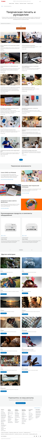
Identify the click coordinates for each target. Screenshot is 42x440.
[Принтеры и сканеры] (26, 3)
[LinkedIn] (36, 436)
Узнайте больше (25, 293)
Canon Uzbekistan (4, 436)
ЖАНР (21, 9)
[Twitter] (38, 436)
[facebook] (34, 436)
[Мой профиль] (40, 1)
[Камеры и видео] (14, 3)
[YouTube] (40, 436)
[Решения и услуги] (33, 3)
